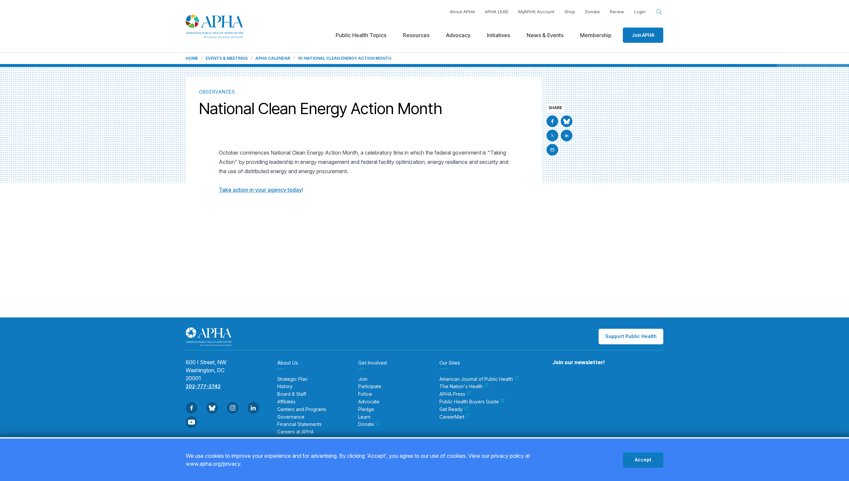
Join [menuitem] (362, 379)
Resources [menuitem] (416, 35)
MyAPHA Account (536, 11)
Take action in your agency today (260, 189)
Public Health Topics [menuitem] (361, 35)
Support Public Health (631, 336)
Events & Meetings (227, 58)
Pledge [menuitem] (366, 409)
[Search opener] (659, 12)
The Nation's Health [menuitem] (461, 386)
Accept (643, 459)
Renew (617, 11)
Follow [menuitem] (365, 394)
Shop (569, 11)
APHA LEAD (496, 11)
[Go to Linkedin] (566, 135)
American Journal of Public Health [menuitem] (476, 379)
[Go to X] (552, 135)
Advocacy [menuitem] (458, 35)
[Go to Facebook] (552, 121)
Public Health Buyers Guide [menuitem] (469, 401)
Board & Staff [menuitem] (291, 394)
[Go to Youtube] (191, 422)
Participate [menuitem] (369, 386)
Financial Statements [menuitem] (299, 424)
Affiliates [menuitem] (286, 401)
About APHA (462, 11)
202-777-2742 (203, 386)
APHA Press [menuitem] (452, 394)
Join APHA (643, 35)
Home (192, 58)
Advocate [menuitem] (368, 401)
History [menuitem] (285, 386)
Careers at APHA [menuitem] (295, 432)
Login (639, 11)
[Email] (552, 150)
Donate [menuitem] (366, 424)
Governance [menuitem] (290, 417)
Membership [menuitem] (596, 35)
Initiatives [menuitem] (498, 35)
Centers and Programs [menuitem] (301, 409)
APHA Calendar (272, 58)
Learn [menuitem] (364, 417)
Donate (592, 11)
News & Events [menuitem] (545, 35)
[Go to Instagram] (232, 408)
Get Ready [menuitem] (451, 409)
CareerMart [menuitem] (451, 417)
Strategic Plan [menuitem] (292, 379)
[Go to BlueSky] (566, 121)
